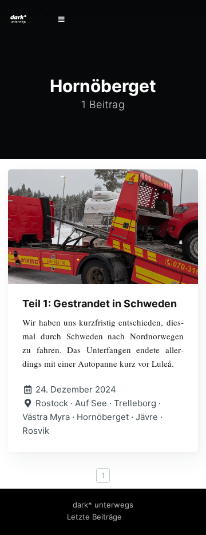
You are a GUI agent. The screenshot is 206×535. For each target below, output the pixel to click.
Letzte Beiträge (94, 516)
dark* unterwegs (103, 504)
